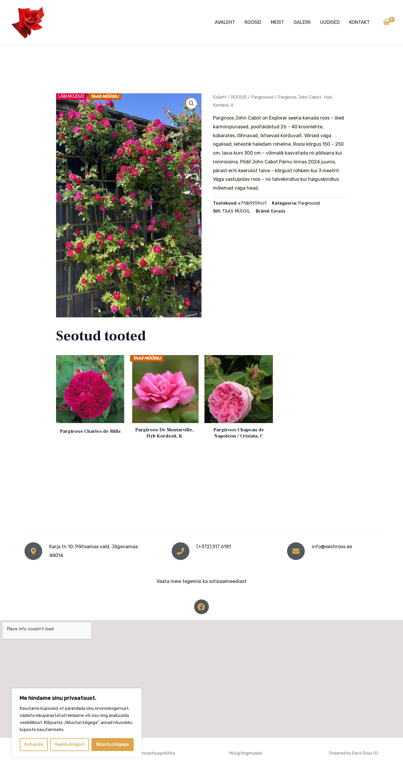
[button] (191, 103)
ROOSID (253, 22)
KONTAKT (359, 22)
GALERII (302, 22)
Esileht (220, 97)
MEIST (277, 22)
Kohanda (33, 744)
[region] (77, 722)
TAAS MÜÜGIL (236, 211)
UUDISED (330, 22)
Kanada (278, 211)
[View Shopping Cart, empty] (386, 22)
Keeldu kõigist (69, 744)
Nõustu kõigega (112, 744)
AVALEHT (225, 22)
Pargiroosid (262, 97)
